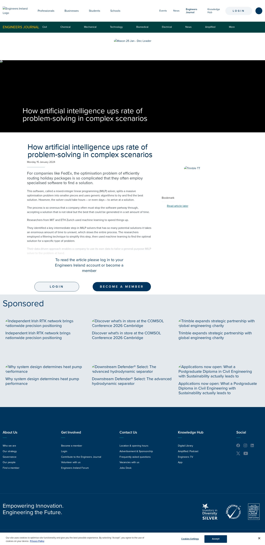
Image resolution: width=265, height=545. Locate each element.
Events (163, 10)
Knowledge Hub (191, 432)
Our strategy (10, 451)
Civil (44, 26)
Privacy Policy (37, 541)
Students (94, 11)
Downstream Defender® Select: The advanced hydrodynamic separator (132, 381)
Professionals (46, 11)
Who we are (9, 445)
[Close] (259, 538)
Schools (115, 11)
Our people (9, 462)
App (180, 462)
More (233, 29)
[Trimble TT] (192, 168)
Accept (215, 538)
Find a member (11, 467)
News (176, 10)
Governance (9, 456)
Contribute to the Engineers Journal (81, 456)
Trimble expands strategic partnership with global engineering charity (215, 335)
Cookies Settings (190, 538)
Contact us (128, 432)
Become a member (122, 287)
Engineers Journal (21, 27)
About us (10, 432)
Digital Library (185, 445)
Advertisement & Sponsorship (136, 451)
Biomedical (142, 26)
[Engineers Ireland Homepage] (16, 10)
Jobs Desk (125, 467)
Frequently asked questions (135, 456)
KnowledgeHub (213, 11)
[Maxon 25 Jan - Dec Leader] (132, 41)
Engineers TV (185, 456)
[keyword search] (258, 10)
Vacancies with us (129, 462)
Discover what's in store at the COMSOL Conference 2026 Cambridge (126, 335)
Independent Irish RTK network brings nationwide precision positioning (37, 335)
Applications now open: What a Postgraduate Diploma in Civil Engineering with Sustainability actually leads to (217, 388)
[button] (57, 11)
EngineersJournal (191, 11)
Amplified (210, 26)
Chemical (65, 26)
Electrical (167, 26)
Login (239, 10)
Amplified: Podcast (188, 451)
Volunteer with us (71, 462)
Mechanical (90, 26)
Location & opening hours (134, 445)
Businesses (72, 11)
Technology (116, 26)
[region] (132, 539)
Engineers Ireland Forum (75, 467)
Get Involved (71, 432)
